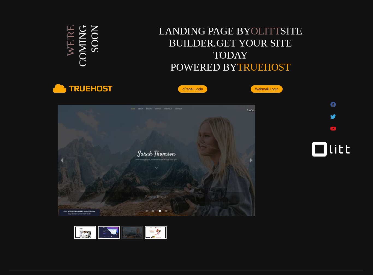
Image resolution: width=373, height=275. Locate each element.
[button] (147, 211)
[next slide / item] (251, 160)
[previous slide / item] (62, 160)
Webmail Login (266, 89)
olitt (265, 31)
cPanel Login (192, 89)
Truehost (264, 67)
